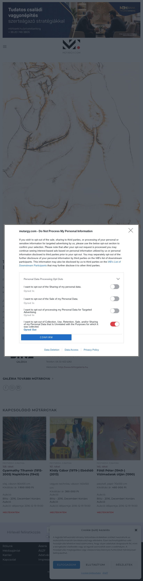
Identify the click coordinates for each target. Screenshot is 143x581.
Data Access (71, 349)
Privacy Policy (91, 349)
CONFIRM (46, 337)
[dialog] (71, 290)
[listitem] (71, 279)
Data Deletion (51, 349)
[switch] (114, 286)
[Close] (132, 231)
